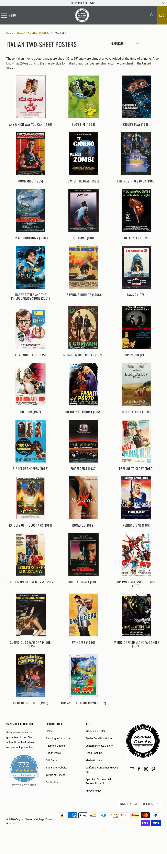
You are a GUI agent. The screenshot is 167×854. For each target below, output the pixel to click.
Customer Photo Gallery (99, 745)
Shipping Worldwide (83, 3)
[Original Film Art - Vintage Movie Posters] (82, 15)
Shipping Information (58, 738)
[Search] (152, 15)
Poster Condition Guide (99, 738)
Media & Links (94, 760)
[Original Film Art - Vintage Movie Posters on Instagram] (146, 769)
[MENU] (2, 15)
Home (49, 731)
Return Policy (53, 752)
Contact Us (52, 782)
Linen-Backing (94, 752)
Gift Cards (51, 760)
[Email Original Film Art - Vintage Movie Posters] (132, 769)
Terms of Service (55, 774)
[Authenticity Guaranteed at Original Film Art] (6, 789)
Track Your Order (95, 731)
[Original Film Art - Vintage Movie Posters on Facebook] (139, 769)
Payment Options (56, 745)
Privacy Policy (93, 790)
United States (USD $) (137, 804)
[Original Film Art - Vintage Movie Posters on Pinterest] (153, 769)
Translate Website (56, 767)
